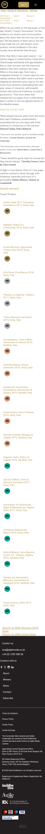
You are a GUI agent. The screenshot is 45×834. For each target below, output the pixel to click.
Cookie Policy (7, 725)
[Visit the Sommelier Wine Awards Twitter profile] (5, 667)
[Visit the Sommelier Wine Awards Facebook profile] (1, 667)
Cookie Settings (8, 730)
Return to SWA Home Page (19, 634)
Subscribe (8, 698)
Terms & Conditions (10, 713)
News (6, 685)
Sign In (24, 4)
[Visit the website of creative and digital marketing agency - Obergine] (23, 827)
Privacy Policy (8, 719)
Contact (7, 692)
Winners (7, 679)
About (6, 673)
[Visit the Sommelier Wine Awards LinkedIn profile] (12, 667)
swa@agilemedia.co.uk (13, 649)
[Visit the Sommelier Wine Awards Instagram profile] (9, 667)
